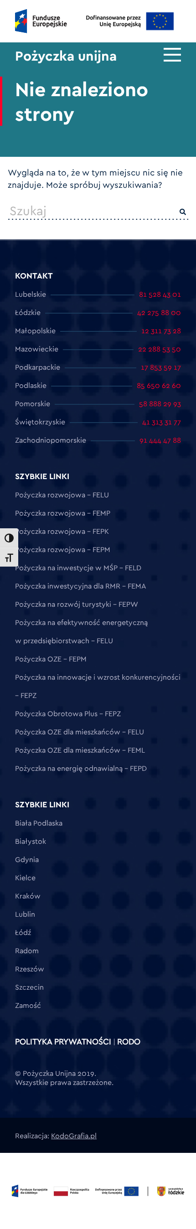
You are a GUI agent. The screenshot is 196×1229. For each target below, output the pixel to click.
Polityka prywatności (63, 1041)
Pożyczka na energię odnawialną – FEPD (81, 768)
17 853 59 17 (161, 367)
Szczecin (29, 986)
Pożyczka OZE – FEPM (51, 658)
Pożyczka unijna (66, 55)
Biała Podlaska (38, 822)
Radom (27, 950)
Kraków (28, 895)
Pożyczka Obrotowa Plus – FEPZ (68, 713)
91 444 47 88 (160, 439)
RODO (128, 1041)
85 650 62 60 (159, 385)
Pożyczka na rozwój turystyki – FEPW (76, 604)
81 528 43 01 (160, 294)
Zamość (28, 1005)
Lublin (25, 914)
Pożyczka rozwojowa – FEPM (62, 549)
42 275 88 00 (159, 312)
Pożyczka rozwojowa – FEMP (62, 512)
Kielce (25, 877)
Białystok (30, 841)
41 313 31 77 (161, 421)
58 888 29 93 (160, 403)
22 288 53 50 (159, 348)
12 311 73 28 (161, 330)
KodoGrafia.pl (74, 1135)
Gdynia (27, 859)
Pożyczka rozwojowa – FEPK (62, 531)
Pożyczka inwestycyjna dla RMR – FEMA (80, 585)
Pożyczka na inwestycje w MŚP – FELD (78, 567)
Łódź (23, 932)
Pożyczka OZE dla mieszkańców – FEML (80, 749)
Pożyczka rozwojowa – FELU (62, 494)
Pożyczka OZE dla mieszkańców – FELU (79, 731)
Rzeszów (29, 968)
